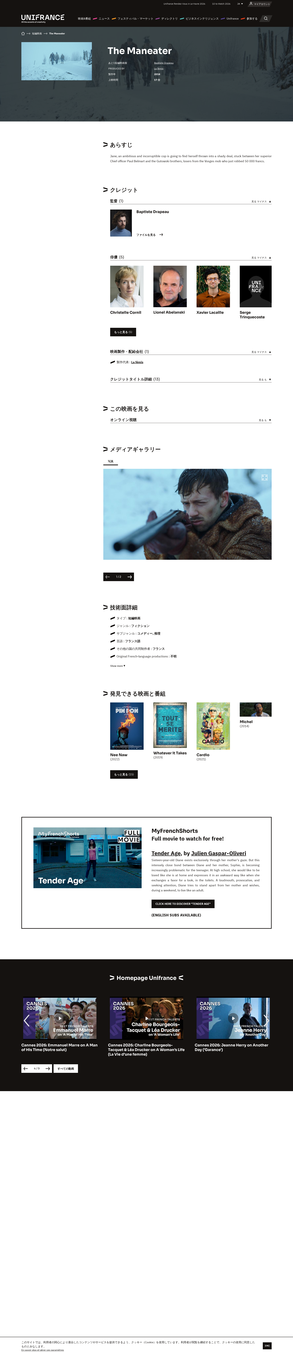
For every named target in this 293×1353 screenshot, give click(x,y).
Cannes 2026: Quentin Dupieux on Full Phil (230, 1047)
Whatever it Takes (170, 753)
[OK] (267, 1345)
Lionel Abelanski (169, 312)
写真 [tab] (110, 461)
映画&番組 (84, 18)
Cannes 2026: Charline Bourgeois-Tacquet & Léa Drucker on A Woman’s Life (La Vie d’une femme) (59, 1050)
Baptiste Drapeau (164, 62)
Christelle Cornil (125, 312)
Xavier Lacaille (210, 312)
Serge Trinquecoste (252, 314)
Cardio (203, 755)
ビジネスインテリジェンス (202, 18)
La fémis (158, 68)
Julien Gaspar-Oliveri (218, 853)
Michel (246, 722)
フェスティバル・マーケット (135, 18)
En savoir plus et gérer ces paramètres (42, 1349)
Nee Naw (118, 755)
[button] (265, 478)
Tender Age (166, 853)
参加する (252, 18)
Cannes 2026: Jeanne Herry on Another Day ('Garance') (145, 1047)
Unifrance (233, 18)
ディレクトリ (169, 18)
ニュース (104, 18)
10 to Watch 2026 (221, 3)
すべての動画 (66, 1068)
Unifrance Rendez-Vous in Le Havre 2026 (184, 3)
